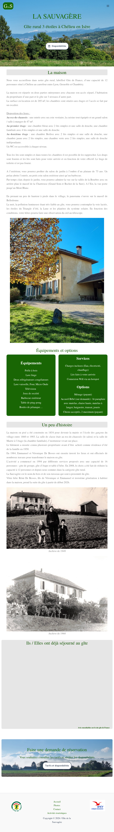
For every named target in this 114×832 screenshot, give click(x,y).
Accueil (57, 801)
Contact (57, 809)
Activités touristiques (57, 812)
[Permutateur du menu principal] (108, 6)
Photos (57, 805)
